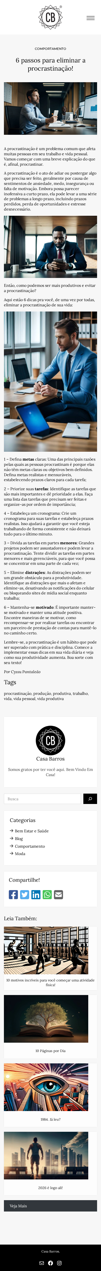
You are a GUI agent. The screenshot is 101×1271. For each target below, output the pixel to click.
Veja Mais (18, 1205)
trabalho (80, 693)
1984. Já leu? (51, 1119)
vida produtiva (50, 698)
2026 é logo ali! (50, 1188)
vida (8, 698)
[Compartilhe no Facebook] (13, 895)
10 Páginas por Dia (50, 1051)
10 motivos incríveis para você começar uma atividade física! (50, 982)
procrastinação (17, 693)
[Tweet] (24, 895)
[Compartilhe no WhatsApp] (47, 895)
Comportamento (50, 49)
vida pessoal (24, 698)
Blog (19, 838)
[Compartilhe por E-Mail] (58, 895)
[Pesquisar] (90, 799)
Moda (20, 853)
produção (42, 693)
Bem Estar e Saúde (32, 830)
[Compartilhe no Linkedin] (35, 895)
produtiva (62, 693)
